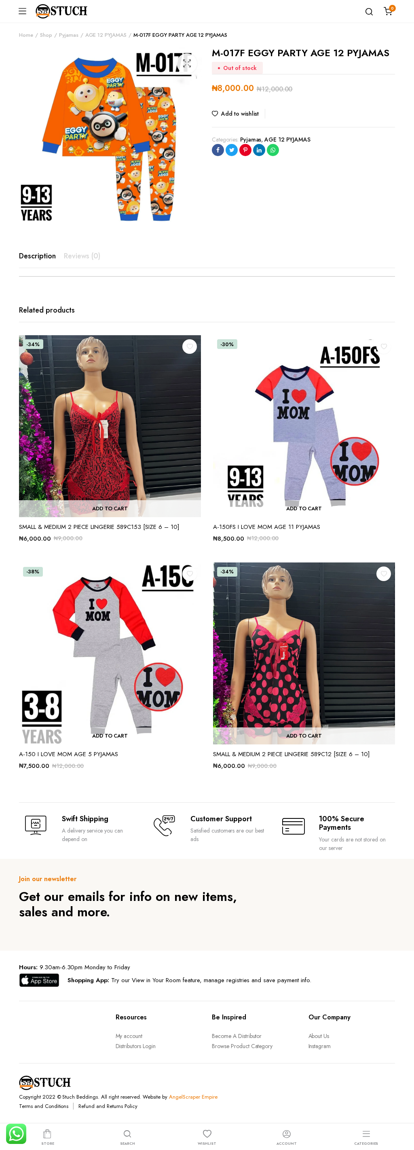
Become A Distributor (237, 1036)
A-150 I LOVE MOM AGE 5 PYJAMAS (68, 754)
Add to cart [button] (110, 508)
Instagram (319, 1046)
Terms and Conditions (43, 1106)
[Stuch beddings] (65, 11)
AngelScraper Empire (193, 1097)
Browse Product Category (242, 1046)
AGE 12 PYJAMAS (106, 35)
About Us (319, 1036)
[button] (187, 63)
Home (26, 35)
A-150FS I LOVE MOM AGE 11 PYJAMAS (266, 526)
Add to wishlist (240, 114)
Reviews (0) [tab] (82, 256)
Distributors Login (136, 1046)
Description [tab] (37, 256)
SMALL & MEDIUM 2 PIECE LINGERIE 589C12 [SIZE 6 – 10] (291, 754)
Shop (46, 35)
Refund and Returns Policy (107, 1106)
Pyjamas (68, 35)
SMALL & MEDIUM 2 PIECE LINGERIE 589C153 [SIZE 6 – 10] (99, 526)
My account (129, 1036)
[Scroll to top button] (401, 1111)
